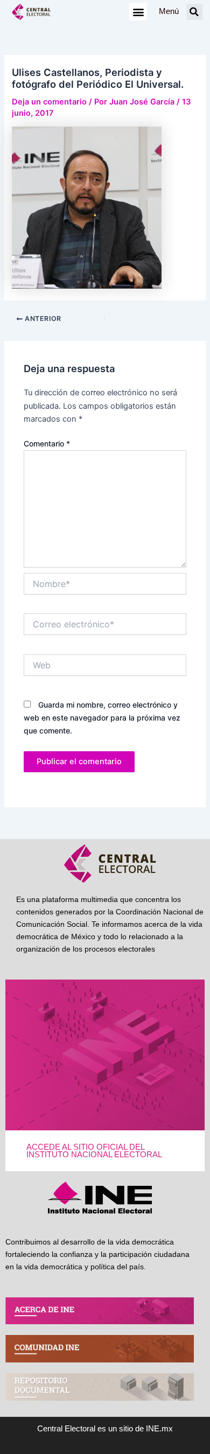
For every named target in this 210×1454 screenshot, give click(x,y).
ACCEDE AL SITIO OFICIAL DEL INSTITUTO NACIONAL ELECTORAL (94, 1151)
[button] (138, 11)
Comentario (47, 443)
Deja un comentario (49, 102)
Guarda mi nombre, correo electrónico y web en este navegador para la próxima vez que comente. (102, 717)
